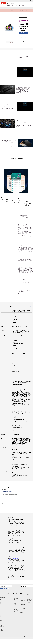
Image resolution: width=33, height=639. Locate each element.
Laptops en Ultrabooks (15, 595)
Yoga (1, 620)
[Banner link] (16, 10)
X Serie (1, 616)
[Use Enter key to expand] (30, 3)
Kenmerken (2, 49)
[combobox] (17, 3)
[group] (5, 42)
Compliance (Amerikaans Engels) (2, 599)
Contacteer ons (28, 595)
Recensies (16, 49)
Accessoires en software (15, 606)
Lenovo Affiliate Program (2, 605)
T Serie (1, 615)
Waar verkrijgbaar (22, 605)
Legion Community (22, 599)
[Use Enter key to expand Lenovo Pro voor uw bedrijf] (18, 0)
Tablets (14, 599)
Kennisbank (21, 612)
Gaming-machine (16, 598)
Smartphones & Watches (2, 622)
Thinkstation (1, 630)
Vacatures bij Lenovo (2, 603)
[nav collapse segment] (31, 5)
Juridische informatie (2, 602)
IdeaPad (1, 619)
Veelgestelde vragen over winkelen (29, 602)
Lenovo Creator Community (22, 595)
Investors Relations (2, 597)
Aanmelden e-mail (22, 600)
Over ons (1, 594)
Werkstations (15, 602)
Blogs (21, 603)
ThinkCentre (1, 625)
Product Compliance (22, 608)
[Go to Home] (3, 3)
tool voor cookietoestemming (13, 636)
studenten (15, 612)
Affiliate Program (22, 609)
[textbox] (27, 586)
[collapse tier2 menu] (17, 7)
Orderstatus (28, 598)
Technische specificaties (9, 49)
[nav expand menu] (1, 5)
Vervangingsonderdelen (16, 611)
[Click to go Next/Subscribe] (10, 586)
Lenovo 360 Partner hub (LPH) (9, 595)
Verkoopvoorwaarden (20, 636)
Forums (21, 601)
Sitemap (24, 636)
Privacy (9, 636)
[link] (31, 3)
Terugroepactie (15, 609)
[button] (28, 0)
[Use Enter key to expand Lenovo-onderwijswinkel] (27, 0)
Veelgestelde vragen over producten (29, 600)
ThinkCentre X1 (2, 626)
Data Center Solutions (15, 604)
